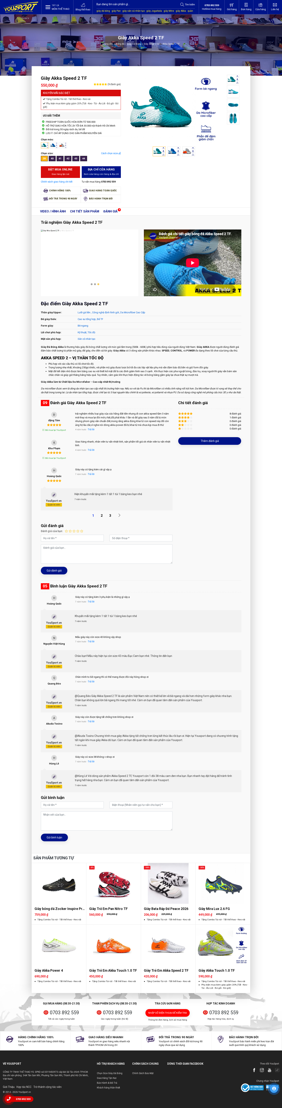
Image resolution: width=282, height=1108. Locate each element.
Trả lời (91, 429)
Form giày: (47, 325)
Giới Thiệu (9, 1086)
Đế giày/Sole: (49, 319)
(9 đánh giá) (114, 84)
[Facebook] (252, 1070)
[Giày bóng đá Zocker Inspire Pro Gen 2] (59, 883)
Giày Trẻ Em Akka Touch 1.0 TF (113, 970)
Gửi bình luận (54, 837)
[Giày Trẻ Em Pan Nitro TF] (113, 883)
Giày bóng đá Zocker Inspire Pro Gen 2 (59, 909)
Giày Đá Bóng (134, 44)
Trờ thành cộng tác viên (47, 1086)
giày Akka (181, 11)
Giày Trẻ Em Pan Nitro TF (108, 909)
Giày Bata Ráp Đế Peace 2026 (166, 909)
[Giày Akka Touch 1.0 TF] (223, 945)
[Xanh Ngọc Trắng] (45, 145)
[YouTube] (267, 1070)
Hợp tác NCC (23, 1086)
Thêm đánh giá (210, 441)
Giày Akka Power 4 (49, 970)
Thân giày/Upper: (51, 312)
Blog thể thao (83, 9)
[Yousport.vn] (21, 7)
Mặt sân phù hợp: (51, 338)
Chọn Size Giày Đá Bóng (109, 1073)
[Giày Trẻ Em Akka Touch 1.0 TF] (113, 945)
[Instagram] (260, 1070)
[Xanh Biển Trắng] (54, 145)
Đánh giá (110, 211)
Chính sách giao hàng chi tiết (57, 181)
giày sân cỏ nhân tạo (133, 11)
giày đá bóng (103, 11)
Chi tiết (84, 211)
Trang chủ (107, 44)
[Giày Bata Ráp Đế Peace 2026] (168, 883)
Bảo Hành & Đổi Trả (107, 1083)
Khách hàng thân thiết (108, 1087)
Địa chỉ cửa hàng (101, 171)
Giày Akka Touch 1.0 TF (217, 970)
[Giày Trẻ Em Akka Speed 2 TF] (168, 945)
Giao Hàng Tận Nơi (106, 1078)
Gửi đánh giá (54, 570)
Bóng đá (120, 44)
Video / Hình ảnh (53, 211)
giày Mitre (169, 11)
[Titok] (275, 1070)
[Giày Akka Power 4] (59, 945)
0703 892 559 (64, 1012)
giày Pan (116, 11)
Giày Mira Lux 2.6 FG (214, 909)
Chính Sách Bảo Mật (143, 1073)
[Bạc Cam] (63, 145)
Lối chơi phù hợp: (51, 332)
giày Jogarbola (154, 11)
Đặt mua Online (60, 171)
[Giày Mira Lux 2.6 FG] (223, 883)
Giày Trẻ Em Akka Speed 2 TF (166, 970)
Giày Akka (150, 44)
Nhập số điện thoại (167, 1012)
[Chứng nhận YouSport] (252, 1087)
